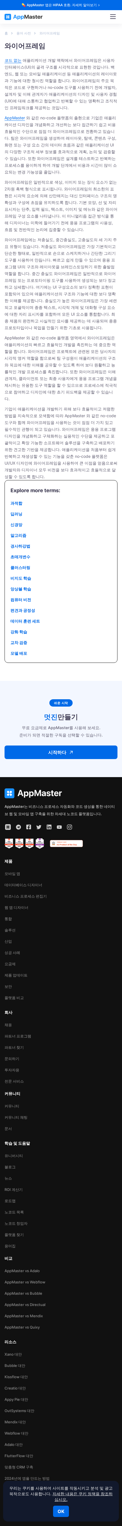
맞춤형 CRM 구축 (19, 1467)
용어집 (10, 1246)
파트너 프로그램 (18, 1036)
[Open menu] (112, 16)
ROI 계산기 (14, 1189)
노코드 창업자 (16, 1223)
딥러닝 (16, 513)
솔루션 (10, 930)
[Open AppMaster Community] (8, 827)
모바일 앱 (12, 873)
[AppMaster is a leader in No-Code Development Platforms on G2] (9, 844)
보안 (8, 986)
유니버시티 (14, 1155)
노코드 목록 (14, 1212)
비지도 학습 (20, 578)
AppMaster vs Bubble (23, 1293)
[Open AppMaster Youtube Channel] (59, 827)
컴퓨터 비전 (20, 599)
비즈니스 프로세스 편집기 (26, 896)
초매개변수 (20, 556)
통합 (8, 918)
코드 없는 (13, 60)
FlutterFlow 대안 (19, 1456)
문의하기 (12, 1058)
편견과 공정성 (22, 610)
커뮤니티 (12, 1106)
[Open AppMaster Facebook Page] (28, 827)
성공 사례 (12, 952)
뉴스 (8, 1178)
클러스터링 (20, 567)
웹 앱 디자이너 (16, 907)
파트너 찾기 (14, 1047)
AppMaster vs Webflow (25, 1282)
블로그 (10, 1167)
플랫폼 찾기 (14, 1234)
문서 (8, 1128)
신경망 (16, 524)
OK (61, 1511)
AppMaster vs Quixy (22, 1327)
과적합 (16, 503)
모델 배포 (18, 653)
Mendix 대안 (15, 1422)
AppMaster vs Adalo (22, 1270)
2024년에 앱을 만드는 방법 (27, 1478)
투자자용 (12, 1070)
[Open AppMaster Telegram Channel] (18, 827)
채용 (8, 1025)
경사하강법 (20, 546)
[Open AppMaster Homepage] (61, 793)
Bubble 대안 (15, 1365)
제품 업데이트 (16, 975)
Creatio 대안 (15, 1388)
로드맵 (10, 1201)
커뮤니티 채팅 (16, 1117)
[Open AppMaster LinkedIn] (49, 827)
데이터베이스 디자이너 (23, 885)
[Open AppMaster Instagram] (69, 827)
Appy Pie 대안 (16, 1399)
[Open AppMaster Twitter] (38, 827)
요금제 (10, 964)
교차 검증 (18, 642)
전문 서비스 (14, 1081)
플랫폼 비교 (14, 997)
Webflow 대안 (16, 1433)
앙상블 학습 (20, 588)
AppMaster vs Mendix (24, 1316)
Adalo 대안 (14, 1444)
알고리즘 (18, 535)
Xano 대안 (13, 1354)
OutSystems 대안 (19, 1410)
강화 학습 (18, 631)
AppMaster (15, 117)
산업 (8, 941)
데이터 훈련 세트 (25, 621)
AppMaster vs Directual (25, 1304)
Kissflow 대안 (16, 1377)
